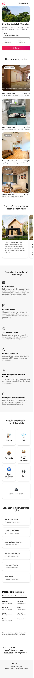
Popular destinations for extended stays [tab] (14, 596)
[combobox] (16, 35)
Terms (12, 669)
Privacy (6, 669)
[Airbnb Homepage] (3, 3)
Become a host (24, 3)
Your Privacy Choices (22, 669)
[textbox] (9, 42)
